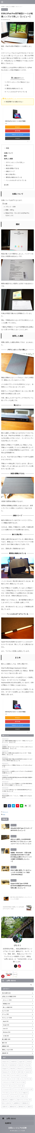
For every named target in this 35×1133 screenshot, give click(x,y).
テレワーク (21, 1082)
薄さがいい (9, 165)
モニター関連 (23, 1092)
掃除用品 (25, 1103)
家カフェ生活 (6, 1103)
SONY (20, 1072)
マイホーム (28, 1089)
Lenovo (28, 1068)
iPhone (20, 1068)
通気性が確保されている (14, 177)
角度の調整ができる (12, 168)
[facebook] (9, 805)
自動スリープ (10, 171)
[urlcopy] (29, 805)
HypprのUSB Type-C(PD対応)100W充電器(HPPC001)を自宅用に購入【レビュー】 (21, 886)
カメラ (23, 1075)
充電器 (12, 1099)
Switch (28, 1072)
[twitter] (5, 805)
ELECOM (13, 1065)
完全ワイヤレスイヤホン (24, 1099)
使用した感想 (8, 158)
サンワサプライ (26, 1079)
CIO (29, 1061)
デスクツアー (6, 1085)
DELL (4, 1065)
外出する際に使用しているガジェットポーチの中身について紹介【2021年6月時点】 (21, 872)
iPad (4, 814)
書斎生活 (13, 1106)
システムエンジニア (8, 1082)
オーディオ (15, 1075)
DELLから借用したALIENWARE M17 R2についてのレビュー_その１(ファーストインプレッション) (21, 841)
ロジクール (14, 1096)
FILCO (21, 1065)
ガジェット (5, 812)
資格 (30, 1106)
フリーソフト (18, 1089)
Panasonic (5, 1072)
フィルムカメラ (6, 1089)
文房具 (4, 1106)
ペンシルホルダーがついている (16, 180)
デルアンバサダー (18, 1085)
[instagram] (19, 966)
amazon (5, 1061)
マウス (5, 1092)
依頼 (4, 1099)
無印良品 (22, 1106)
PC (13, 1072)
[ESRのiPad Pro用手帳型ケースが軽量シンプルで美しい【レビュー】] (13, 805)
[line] (21, 805)
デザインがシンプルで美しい (15, 162)
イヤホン (5, 1075)
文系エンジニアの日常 (17, 1128)
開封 (5, 156)
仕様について (8, 153)
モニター (13, 1092)
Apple (21, 1061)
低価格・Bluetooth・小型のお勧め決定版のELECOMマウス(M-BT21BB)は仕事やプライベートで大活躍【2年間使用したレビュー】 (21, 857)
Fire (28, 1065)
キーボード (15, 1079)
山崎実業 (17, 1103)
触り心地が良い (11, 174)
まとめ (6, 185)
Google (5, 1068)
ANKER (14, 1061)
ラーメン (5, 1096)
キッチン (5, 1079)
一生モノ (24, 1096)
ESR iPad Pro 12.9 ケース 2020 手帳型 (15, 121)
